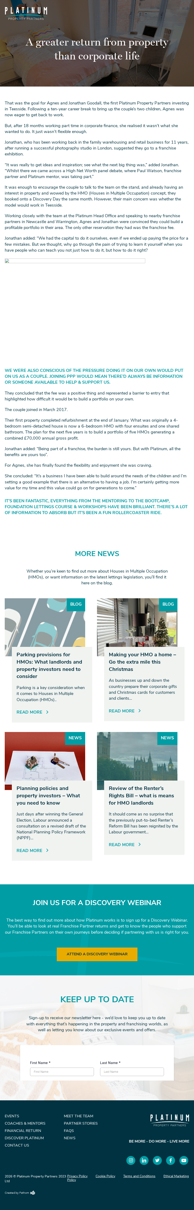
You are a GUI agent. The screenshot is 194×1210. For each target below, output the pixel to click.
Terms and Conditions (139, 1176)
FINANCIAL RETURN (23, 1131)
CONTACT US (17, 1146)
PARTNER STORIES (81, 1124)
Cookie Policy (105, 1176)
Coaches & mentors (25, 1124)
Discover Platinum (24, 1138)
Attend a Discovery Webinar (97, 954)
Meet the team (78, 1116)
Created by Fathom (17, 1193)
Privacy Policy (77, 1176)
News (69, 1138)
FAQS (69, 1131)
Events (12, 1116)
